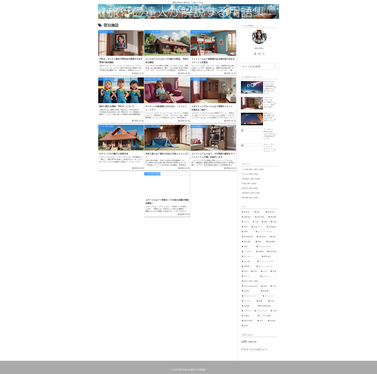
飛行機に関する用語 (250, 198)
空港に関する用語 (249, 184)
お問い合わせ (249, 341)
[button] (275, 66)
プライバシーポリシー (254, 349)
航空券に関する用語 (250, 188)
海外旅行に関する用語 (251, 179)
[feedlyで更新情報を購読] (259, 53)
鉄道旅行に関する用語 (251, 193)
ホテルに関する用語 (250, 174)
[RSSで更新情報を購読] (263, 53)
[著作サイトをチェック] (255, 53)
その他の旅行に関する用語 (252, 169)
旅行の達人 (259, 48)
